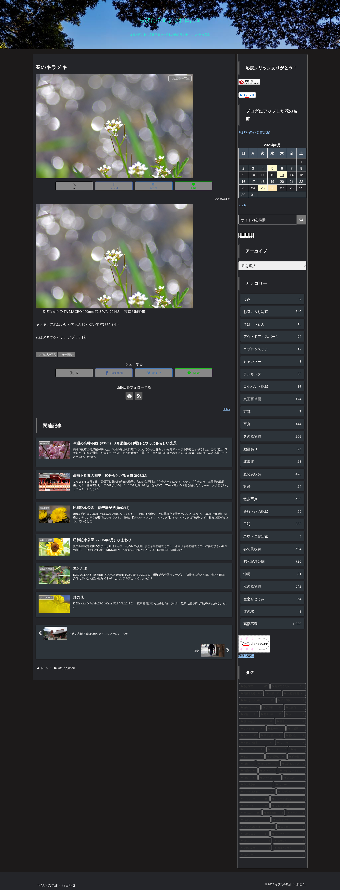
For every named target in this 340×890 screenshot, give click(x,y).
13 (282, 174)
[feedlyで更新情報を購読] (129, 396)
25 (263, 187)
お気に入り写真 (47, 354)
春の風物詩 (68, 354)
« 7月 (242, 205)
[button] (301, 219)
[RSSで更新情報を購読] (138, 396)
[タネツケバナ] (114, 256)
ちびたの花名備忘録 (254, 132)
